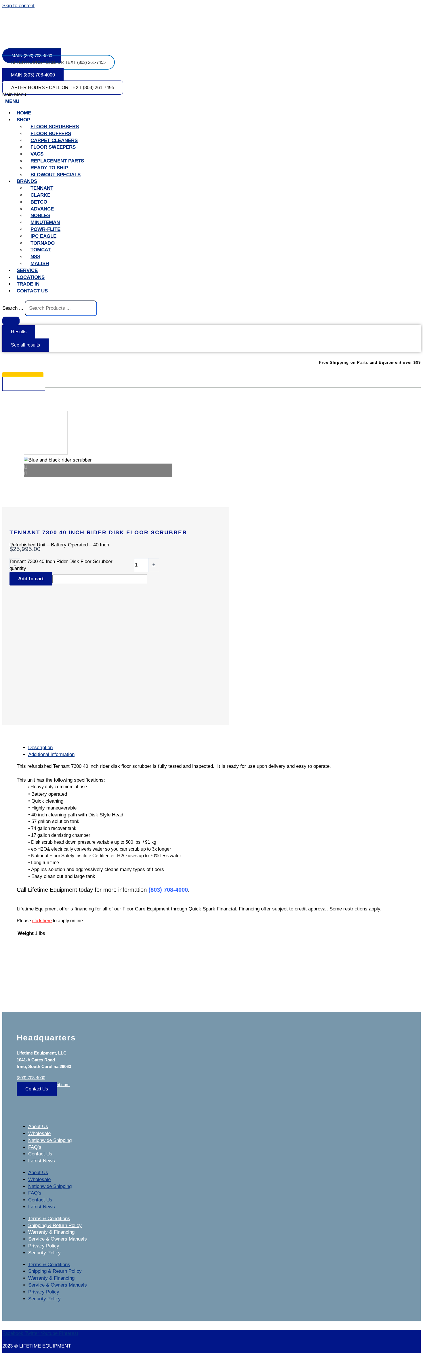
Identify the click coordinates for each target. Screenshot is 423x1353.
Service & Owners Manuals (57, 1239)
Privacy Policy (43, 1246)
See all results (25, 344)
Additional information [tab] (51, 754)
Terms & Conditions (49, 1218)
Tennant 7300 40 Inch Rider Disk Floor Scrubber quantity (61, 565)
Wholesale (39, 1133)
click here (42, 920)
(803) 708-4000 (31, 1077)
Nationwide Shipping (50, 1140)
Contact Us (40, 1154)
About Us (38, 1126)
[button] (211, 98)
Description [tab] (40, 747)
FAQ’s (34, 1147)
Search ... (12, 308)
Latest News (41, 1160)
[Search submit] (11, 321)
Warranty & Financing (51, 1232)
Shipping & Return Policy (55, 1225)
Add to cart (31, 578)
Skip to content (18, 5)
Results (18, 331)
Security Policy (44, 1253)
